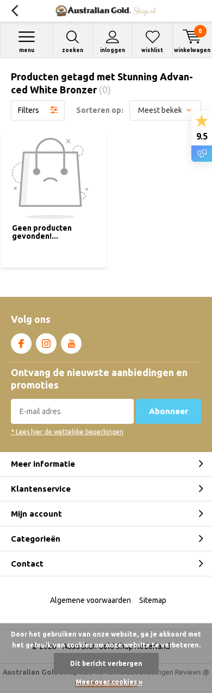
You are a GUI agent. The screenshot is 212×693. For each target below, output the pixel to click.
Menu (26, 50)
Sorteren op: (99, 110)
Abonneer (168, 411)
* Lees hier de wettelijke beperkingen (67, 431)
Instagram (46, 343)
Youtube (71, 343)
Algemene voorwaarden (90, 600)
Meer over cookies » (109, 681)
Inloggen (112, 50)
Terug (14, 11)
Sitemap (152, 600)
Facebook (21, 343)
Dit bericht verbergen (106, 663)
